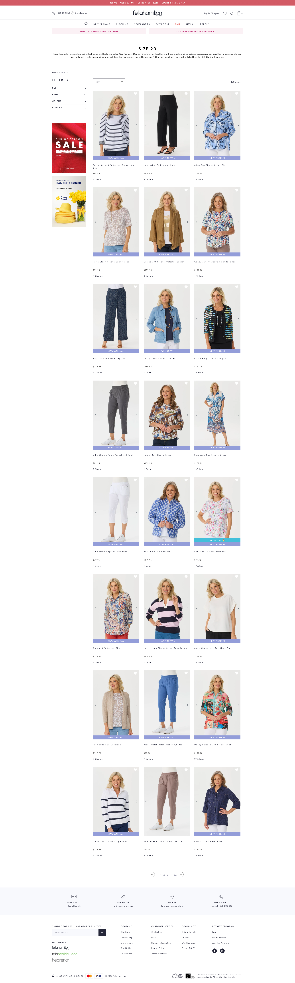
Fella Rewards (219, 937)
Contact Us (156, 932)
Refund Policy (157, 948)
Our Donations (189, 943)
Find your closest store (172, 906)
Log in (215, 932)
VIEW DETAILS (208, 31)
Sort (98, 81)
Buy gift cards (74, 906)
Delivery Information (161, 943)
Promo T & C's (188, 948)
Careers (185, 937)
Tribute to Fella (189, 932)
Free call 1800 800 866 (221, 906)
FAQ (153, 937)
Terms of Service (159, 953)
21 (175, 874)
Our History (126, 937)
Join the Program (220, 943)
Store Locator (127, 943)
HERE (115, 31)
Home (55, 72)
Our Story (125, 932)
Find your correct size (123, 906)
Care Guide (126, 953)
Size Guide (126, 948)
